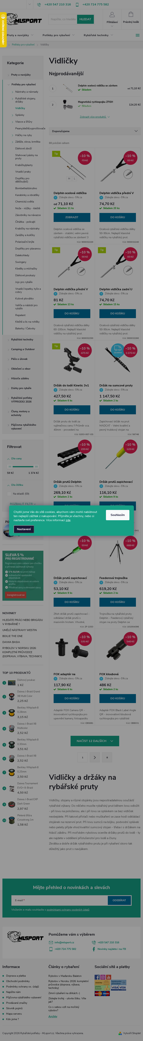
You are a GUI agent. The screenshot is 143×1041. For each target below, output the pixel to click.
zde (68, 520)
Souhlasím (118, 515)
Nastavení (24, 529)
